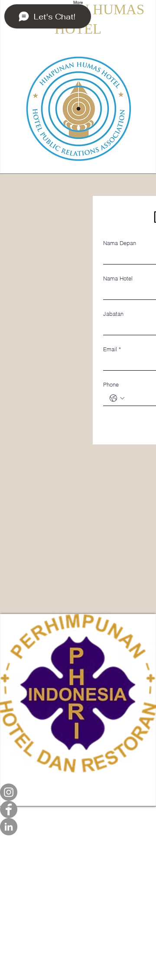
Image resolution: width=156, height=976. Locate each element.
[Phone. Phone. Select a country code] (117, 398)
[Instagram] (78, 792)
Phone (111, 384)
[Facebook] (78, 809)
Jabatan (113, 313)
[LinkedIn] (78, 826)
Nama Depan (119, 242)
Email (112, 349)
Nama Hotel (118, 278)
